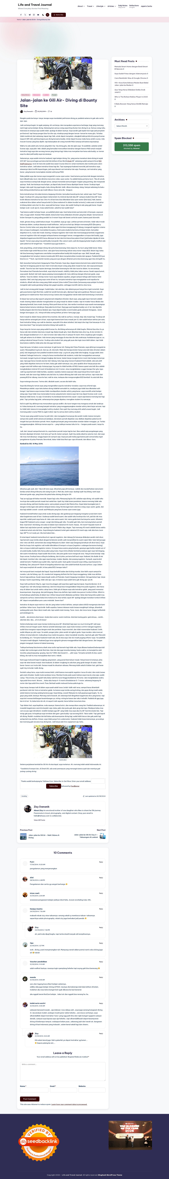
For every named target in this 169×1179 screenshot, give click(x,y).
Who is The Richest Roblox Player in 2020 (131, 97)
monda (33, 977)
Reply (101, 862)
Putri (32, 862)
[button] (58, 15)
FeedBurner (75, 786)
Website (82, 1086)
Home (19, 19)
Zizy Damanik (41, 806)
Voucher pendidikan (38, 962)
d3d (31, 877)
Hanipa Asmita (36, 909)
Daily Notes (26, 95)
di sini (69, 161)
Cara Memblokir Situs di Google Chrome (130, 78)
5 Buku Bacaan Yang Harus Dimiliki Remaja (131, 104)
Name (23, 1086)
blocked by (132, 147)
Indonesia (36, 95)
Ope (31, 943)
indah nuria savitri (37, 1003)
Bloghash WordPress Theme (110, 1175)
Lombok (46, 95)
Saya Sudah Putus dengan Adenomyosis (131, 74)
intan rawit (34, 893)
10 (51, 111)
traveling (24, 796)
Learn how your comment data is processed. (69, 1104)
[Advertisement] (84, 37)
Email (53, 1086)
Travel (54, 95)
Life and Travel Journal (35, 5)
